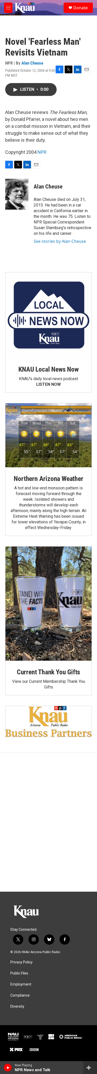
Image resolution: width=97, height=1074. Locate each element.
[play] (8, 1067)
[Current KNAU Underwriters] (48, 721)
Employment (20, 984)
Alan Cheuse (32, 63)
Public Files (19, 973)
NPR (42, 152)
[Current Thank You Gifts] (48, 604)
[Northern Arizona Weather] (48, 435)
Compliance (20, 995)
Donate (80, 7)
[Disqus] (48, 822)
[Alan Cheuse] (16, 194)
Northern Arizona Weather (48, 478)
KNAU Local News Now (48, 369)
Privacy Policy (21, 962)
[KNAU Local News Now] (48, 315)
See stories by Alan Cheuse (60, 241)
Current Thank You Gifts (48, 672)
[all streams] (90, 1067)
